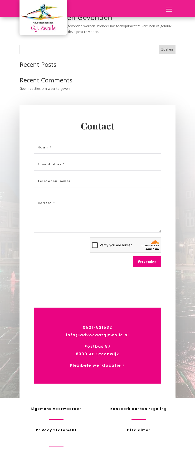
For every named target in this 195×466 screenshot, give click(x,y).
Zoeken (167, 49)
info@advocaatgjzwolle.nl (97, 335)
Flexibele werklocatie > (97, 365)
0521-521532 (97, 327)
